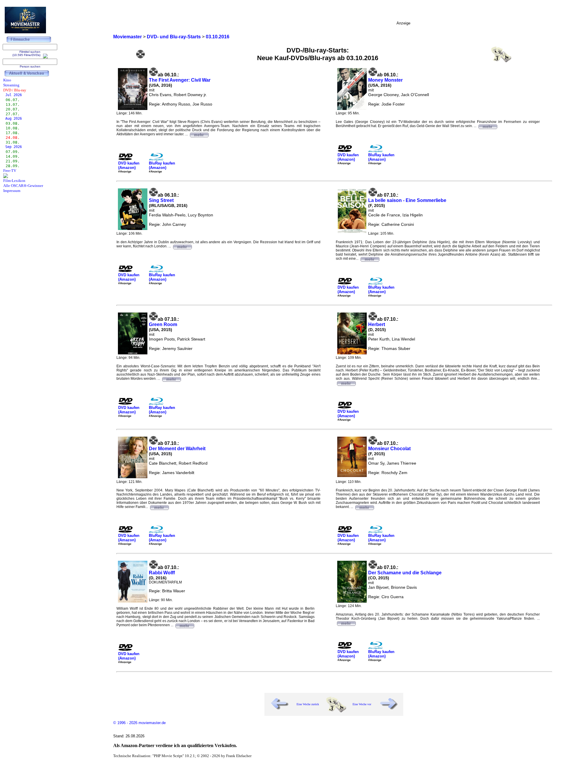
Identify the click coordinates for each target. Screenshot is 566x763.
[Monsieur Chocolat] (364, 507)
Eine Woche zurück (308, 704)
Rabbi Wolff (162, 572)
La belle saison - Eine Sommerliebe (407, 200)
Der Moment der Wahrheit (177, 448)
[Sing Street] (182, 246)
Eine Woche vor (362, 704)
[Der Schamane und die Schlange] (346, 623)
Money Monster (385, 80)
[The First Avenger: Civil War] (199, 134)
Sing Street (161, 200)
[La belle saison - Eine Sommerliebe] (369, 258)
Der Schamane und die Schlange (405, 572)
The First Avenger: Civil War (179, 80)
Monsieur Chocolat (389, 448)
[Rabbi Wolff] (184, 625)
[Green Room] (171, 378)
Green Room (163, 324)
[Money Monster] (487, 126)
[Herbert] (346, 383)
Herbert (376, 324)
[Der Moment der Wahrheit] (159, 507)
